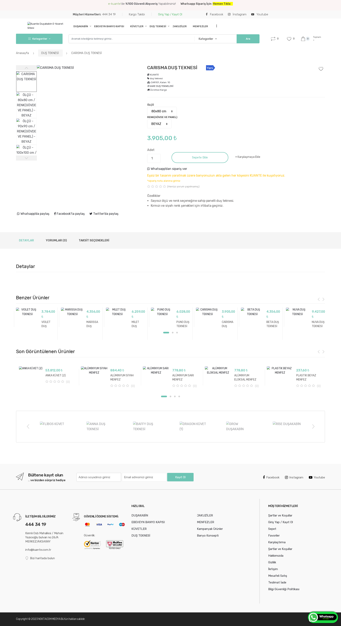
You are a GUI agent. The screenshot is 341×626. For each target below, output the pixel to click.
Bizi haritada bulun (42, 558)
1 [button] (166, 332)
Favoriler (274, 535)
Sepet (272, 529)
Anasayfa (23, 53)
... (215, 25)
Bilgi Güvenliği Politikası (283, 589)
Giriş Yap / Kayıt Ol (170, 14)
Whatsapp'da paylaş (34, 214)
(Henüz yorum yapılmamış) (183, 186)
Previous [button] (28, 426)
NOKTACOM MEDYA (49, 619)
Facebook (216, 14)
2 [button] (172, 332)
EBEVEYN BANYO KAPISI (109, 26)
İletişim (273, 569)
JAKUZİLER (179, 26)
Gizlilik (272, 562)
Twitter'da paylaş (105, 214)
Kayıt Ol (180, 477)
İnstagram (239, 14)
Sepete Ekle (200, 157)
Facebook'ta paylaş (70, 214)
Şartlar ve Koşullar (280, 515)
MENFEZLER (200, 26)
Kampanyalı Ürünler (210, 529)
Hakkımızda (275, 555)
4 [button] (179, 396)
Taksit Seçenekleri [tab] (94, 240)
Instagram (296, 477)
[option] (89, 117)
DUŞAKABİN (80, 26)
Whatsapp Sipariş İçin (197, 4)
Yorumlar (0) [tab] (56, 240)
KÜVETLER (136, 26)
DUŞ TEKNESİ (158, 26)
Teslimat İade (277, 582)
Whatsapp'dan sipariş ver (168, 169)
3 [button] (177, 332)
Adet (150, 150)
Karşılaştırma (277, 542)
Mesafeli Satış (277, 576)
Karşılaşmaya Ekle (249, 157)
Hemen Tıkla (221, 4)
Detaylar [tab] (26, 240)
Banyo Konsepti (208, 535)
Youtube (262, 14)
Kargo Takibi (137, 14)
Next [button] (313, 426)
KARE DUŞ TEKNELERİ (161, 86)
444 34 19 (94, 14)
